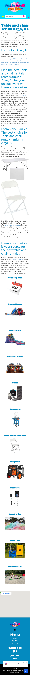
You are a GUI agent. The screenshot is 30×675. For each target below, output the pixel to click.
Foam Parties (15, 514)
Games (15, 383)
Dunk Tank (15, 540)
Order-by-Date (15, 278)
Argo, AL (23, 95)
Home (15, 638)
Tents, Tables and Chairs (15, 435)
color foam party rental (8, 59)
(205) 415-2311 (15, 657)
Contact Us (15, 644)
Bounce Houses (15, 304)
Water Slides (15, 330)
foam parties (20, 62)
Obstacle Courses (15, 357)
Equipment (15, 462)
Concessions (15, 409)
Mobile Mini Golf (15, 567)
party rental (12, 62)
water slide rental (14, 64)
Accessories (15, 488)
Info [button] (14, 642)
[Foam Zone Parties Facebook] (15, 630)
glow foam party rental (12, 225)
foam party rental (14, 60)
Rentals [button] (14, 640)
